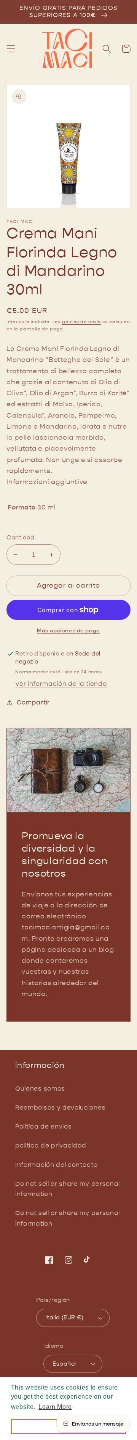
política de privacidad (50, 1145)
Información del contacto (56, 1164)
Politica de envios (43, 1126)
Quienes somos (40, 1088)
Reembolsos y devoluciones (60, 1107)
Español (64, 1363)
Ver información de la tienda (61, 683)
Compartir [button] (33, 702)
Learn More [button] (55, 1407)
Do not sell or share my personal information (67, 1189)
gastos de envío (81, 321)
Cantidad (20, 537)
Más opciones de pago (68, 630)
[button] (11, 48)
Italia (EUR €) (64, 1317)
